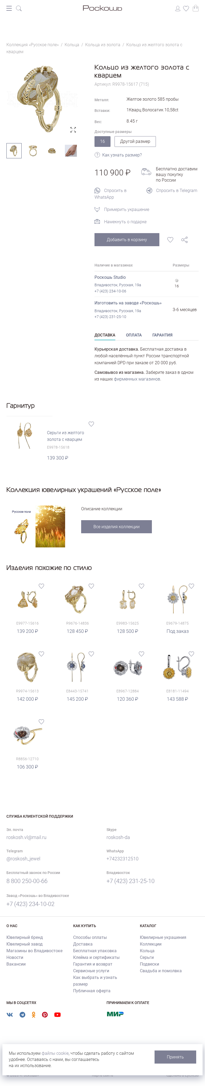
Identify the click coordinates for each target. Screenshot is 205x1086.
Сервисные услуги (91, 970)
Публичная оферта (92, 990)
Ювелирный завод (24, 944)
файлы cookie (55, 1053)
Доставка (83, 944)
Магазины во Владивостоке (34, 950)
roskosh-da (118, 837)
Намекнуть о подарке (125, 221)
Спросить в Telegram (176, 190)
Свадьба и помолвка (161, 970)
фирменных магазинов (137, 379)
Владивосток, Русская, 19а (117, 285)
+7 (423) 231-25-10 (110, 317)
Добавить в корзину (127, 239)
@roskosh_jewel (23, 858)
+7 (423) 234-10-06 (110, 291)
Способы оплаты (90, 937)
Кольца (147, 950)
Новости (14, 957)
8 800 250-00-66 (27, 881)
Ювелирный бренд (24, 937)
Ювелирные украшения (163, 937)
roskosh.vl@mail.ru (26, 837)
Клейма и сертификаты (96, 957)
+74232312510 (123, 858)
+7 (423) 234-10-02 (30, 904)
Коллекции (150, 944)
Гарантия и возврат (92, 964)
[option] (42, 99)
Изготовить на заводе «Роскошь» (128, 302)
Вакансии (16, 964)
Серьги (147, 957)
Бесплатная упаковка (95, 950)
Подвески (149, 964)
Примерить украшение (126, 209)
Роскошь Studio (110, 277)
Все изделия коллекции (116, 526)
